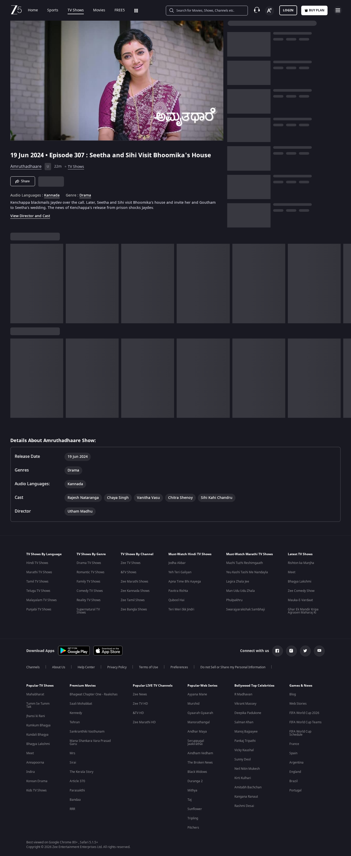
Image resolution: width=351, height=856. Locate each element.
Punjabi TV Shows (38, 609)
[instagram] (291, 651)
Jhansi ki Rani (35, 716)
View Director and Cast (30, 216)
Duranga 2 (195, 781)
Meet (291, 572)
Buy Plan (316, 10)
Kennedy (76, 713)
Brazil (293, 781)
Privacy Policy (117, 667)
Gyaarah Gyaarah (200, 713)
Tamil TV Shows (37, 581)
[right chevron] (345, 283)
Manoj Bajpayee (246, 731)
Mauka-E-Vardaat (300, 600)
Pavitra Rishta (178, 590)
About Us (58, 667)
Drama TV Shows (89, 563)
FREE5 (120, 10)
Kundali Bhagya (37, 734)
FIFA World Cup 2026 (304, 713)
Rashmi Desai (244, 806)
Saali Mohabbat (81, 703)
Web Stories (298, 703)
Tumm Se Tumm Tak (38, 705)
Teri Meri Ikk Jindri (181, 609)
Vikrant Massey (245, 703)
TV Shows (76, 10)
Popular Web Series (202, 685)
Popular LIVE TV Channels (153, 685)
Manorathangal (198, 722)
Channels (33, 667)
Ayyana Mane (197, 694)
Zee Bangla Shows (134, 609)
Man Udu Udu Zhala (240, 590)
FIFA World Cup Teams (305, 722)
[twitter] (305, 651)
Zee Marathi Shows (134, 581)
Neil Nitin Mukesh (247, 768)
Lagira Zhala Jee (237, 581)
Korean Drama (36, 781)
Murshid (193, 703)
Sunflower (194, 809)
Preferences (179, 667)
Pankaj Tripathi (245, 741)
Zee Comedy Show (301, 590)
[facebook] (277, 651)
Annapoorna (35, 762)
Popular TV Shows (40, 685)
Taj (189, 799)
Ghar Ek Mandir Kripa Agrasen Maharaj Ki (303, 611)
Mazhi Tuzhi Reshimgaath (244, 563)
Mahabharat (35, 694)
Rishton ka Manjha (301, 563)
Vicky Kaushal (244, 750)
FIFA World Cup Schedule (300, 733)
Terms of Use (148, 667)
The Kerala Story (81, 771)
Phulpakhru (234, 600)
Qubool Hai (176, 600)
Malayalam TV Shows (41, 600)
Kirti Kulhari (242, 778)
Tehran (75, 722)
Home (33, 10)
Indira (30, 771)
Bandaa (75, 799)
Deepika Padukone (247, 713)
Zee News (140, 694)
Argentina (296, 762)
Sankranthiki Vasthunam (87, 731)
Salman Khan (243, 722)
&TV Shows (128, 572)
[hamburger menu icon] (338, 10)
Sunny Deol (242, 759)
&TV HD (138, 713)
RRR (72, 809)
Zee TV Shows (131, 563)
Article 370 (77, 781)
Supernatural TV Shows (88, 611)
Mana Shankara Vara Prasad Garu (90, 742)
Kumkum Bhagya (38, 725)
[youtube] (319, 651)
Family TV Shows (88, 581)
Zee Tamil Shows (133, 600)
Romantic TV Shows (90, 572)
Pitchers (193, 827)
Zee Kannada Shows (135, 590)
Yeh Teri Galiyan (179, 572)
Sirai (73, 762)
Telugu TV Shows (38, 590)
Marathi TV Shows (39, 572)
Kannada (52, 195)
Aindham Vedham (200, 753)
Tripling (192, 818)
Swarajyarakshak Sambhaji (245, 609)
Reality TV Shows (89, 600)
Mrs (72, 753)
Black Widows (197, 771)
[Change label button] (269, 10)
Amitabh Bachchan (248, 787)
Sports (52, 10)
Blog (292, 694)
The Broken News (200, 762)
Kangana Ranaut (246, 796)
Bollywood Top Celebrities (254, 685)
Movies (99, 10)
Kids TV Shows (36, 790)
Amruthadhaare (26, 166)
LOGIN (288, 10)
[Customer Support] (257, 10)
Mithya (192, 790)
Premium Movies (83, 685)
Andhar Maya (197, 731)
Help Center (86, 667)
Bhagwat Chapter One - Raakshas (94, 694)
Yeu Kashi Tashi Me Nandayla (247, 572)
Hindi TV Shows (37, 563)
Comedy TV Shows (90, 590)
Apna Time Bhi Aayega (184, 581)
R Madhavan (243, 694)
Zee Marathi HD (144, 722)
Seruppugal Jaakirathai (195, 742)
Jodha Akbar (177, 563)
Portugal (295, 790)
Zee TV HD (140, 703)
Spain (293, 753)
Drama (85, 195)
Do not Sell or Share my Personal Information (232, 667)
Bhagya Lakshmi (299, 581)
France (294, 744)
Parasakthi (77, 790)
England (295, 771)
